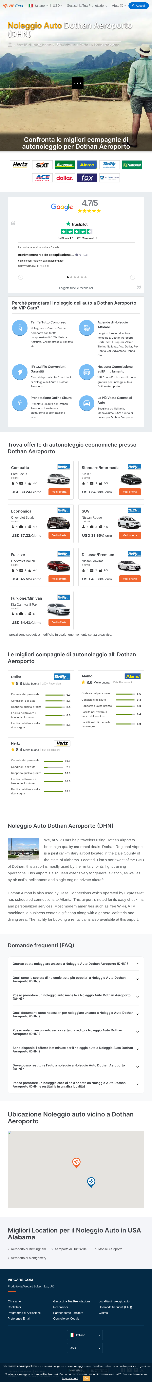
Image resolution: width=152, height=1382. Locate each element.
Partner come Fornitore (68, 1312)
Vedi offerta (59, 491)
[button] (76, 1163)
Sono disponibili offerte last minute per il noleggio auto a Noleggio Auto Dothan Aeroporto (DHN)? (73, 1049)
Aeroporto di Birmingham (28, 1249)
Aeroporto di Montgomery (28, 1258)
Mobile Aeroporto (110, 1249)
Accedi (140, 5)
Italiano (40, 5)
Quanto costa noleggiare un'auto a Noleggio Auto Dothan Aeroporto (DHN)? (70, 964)
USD (56, 5)
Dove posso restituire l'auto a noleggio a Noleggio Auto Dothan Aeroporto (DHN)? (69, 1067)
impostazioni (70, 1378)
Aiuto (116, 5)
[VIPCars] (10, 44)
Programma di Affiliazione (24, 1312)
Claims (103, 1312)
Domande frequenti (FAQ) (115, 1307)
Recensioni (60, 1307)
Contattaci (14, 1307)
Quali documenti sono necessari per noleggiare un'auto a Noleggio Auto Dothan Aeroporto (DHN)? (73, 1014)
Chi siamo (14, 1301)
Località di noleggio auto (114, 1301)
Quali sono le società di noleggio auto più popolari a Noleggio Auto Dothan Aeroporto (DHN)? (69, 979)
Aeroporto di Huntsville (71, 1249)
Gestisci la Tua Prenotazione (87, 5)
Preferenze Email (19, 1318)
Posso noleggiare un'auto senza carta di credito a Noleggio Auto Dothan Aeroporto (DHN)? (67, 1032)
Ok (86, 1378)
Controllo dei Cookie (66, 1318)
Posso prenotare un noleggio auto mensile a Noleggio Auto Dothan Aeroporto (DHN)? (72, 997)
